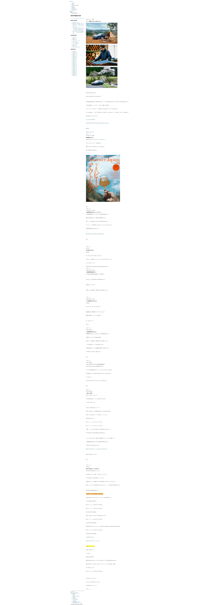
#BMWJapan (101, 123)
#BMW (97, 123)
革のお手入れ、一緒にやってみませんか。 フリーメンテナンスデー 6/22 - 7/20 (79, 25)
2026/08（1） (75, 51)
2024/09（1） (75, 61)
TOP (71, 13)
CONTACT (73, 8)
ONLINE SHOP (75, 599)
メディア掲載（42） (76, 42)
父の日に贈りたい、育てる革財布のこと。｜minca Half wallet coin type (78, 32)
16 (83, 18)
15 (82, 18)
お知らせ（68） (75, 41)
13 (79, 18)
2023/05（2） (75, 72)
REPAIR (73, 7)
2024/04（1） (75, 64)
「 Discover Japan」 (98, 139)
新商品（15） (75, 44)
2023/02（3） (75, 75)
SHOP (73, 6)
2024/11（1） (75, 59)
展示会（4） (75, 38)
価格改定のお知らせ (76, 22)
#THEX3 (94, 123)
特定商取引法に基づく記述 (77, 602)
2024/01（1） (75, 66)
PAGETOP (72, 591)
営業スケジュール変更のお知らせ (78, 23)
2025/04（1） (75, 58)
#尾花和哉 (87, 123)
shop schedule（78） (76, 47)
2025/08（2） (75, 56)
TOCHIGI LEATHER (75, 5)
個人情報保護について (76, 601)
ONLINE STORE (74, 9)
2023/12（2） (75, 67)
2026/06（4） (75, 52)
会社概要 (74, 600)
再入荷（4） (75, 37)
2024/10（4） (75, 60)
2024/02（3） (75, 65)
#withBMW (91, 123)
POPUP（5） (75, 39)
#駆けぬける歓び (106, 123)
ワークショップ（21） (76, 40)
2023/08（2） (75, 70)
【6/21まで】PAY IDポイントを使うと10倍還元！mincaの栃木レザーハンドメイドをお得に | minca (78, 29)
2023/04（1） (75, 73)
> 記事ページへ (88, 133)
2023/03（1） (75, 74)
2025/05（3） (75, 57)
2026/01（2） (75, 54)
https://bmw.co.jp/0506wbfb (90, 119)
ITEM (73, 4)
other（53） (75, 46)
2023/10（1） (75, 69)
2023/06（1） (75, 71)
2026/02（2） (75, 53)
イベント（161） (75, 43)
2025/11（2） (75, 55)
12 (78, 18)
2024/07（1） (75, 62)
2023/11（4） (75, 68)
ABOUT (73, 3)
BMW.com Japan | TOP (90, 131)
